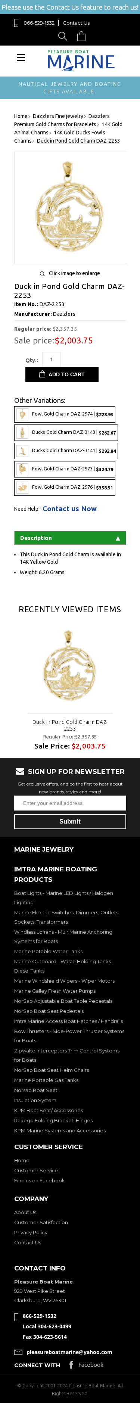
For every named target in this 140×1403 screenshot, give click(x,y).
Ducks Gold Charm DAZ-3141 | (74, 451)
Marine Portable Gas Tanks (46, 1080)
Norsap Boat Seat (35, 1090)
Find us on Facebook (39, 1180)
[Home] (81, 69)
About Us (25, 1212)
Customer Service (36, 1170)
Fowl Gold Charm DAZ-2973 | (72, 469)
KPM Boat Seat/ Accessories (48, 1110)
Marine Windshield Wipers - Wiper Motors (64, 981)
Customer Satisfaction (41, 1222)
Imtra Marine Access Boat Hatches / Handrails (68, 1021)
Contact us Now (70, 508)
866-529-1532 (39, 23)
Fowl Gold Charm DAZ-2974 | (72, 414)
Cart (83, 36)
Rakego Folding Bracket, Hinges (53, 1120)
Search (64, 36)
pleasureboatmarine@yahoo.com (69, 1352)
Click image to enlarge (74, 273)
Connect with (37, 1365)
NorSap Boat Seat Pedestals (49, 1011)
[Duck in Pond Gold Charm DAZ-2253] (70, 255)
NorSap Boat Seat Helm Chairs (51, 1070)
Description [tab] (36, 538)
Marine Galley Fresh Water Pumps (55, 991)
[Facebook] (86, 1366)
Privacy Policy (30, 1232)
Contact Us (76, 23)
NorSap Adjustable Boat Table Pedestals (63, 1001)
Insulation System (35, 1100)
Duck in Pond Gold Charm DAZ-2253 (70, 725)
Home (21, 1160)
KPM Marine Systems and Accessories (60, 1130)
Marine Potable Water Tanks (48, 951)
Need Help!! (27, 508)
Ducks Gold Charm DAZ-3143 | (74, 432)
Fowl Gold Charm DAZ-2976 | (72, 487)
